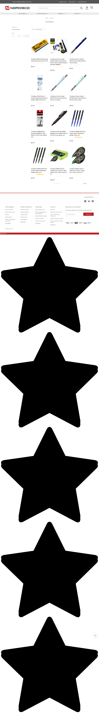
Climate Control (23, 217)
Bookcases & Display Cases (56, 212)
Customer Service (82, 1)
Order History (72, 1)
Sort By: (33, 29)
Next (85, 183)
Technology (60, 13)
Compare (39, 44)
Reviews (3, 233)
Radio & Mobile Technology (41, 216)
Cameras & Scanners (39, 218)
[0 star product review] (39, 63)
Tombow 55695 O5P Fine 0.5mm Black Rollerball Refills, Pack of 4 (39, 170)
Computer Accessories (40, 221)
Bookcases (52, 209)
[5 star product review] (39, 175)
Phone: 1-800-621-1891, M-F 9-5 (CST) (22, 1)
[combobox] (60, 8)
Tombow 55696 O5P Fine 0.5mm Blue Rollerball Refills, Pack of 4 (77, 133)
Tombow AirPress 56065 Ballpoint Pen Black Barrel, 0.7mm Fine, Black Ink (59, 133)
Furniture (76, 13)
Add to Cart (39, 47)
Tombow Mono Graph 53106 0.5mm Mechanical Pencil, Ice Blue (58, 98)
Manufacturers (62, 1)
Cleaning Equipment (24, 212)
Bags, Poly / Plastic (9, 209)
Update (26, 36)
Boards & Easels (8, 217)
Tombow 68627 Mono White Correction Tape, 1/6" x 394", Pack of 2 (77, 170)
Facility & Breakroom (41, 13)
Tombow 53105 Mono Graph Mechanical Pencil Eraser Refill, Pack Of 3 (39, 98)
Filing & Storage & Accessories (56, 218)
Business (7, 214)
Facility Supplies (23, 219)
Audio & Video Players (40, 209)
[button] (20, 33)
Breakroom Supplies (24, 209)
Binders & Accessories (10, 212)
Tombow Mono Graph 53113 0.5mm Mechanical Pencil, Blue (78, 60)
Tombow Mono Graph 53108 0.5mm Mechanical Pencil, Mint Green (78, 98)
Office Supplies (22, 13)
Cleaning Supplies (24, 214)
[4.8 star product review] (78, 138)
